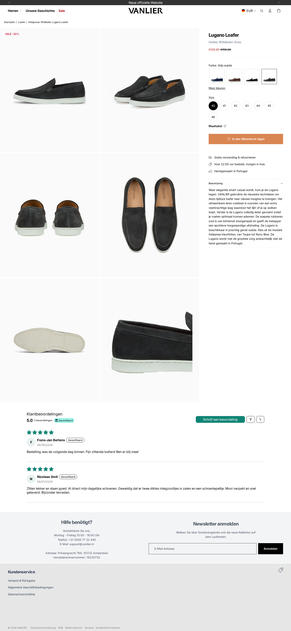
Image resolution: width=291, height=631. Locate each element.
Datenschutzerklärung (43, 627)
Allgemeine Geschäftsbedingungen (30, 587)
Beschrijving (216, 183)
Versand (89, 627)
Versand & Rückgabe (21, 580)
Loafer (21, 22)
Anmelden (271, 548)
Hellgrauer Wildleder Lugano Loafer (48, 22)
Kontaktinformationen (108, 627)
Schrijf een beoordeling (220, 419)
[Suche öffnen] (261, 10)
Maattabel (216, 126)
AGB (60, 627)
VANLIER (22, 627)
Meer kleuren (217, 88)
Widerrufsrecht (73, 627)
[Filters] (250, 419)
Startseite (9, 22)
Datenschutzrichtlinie (21, 594)
